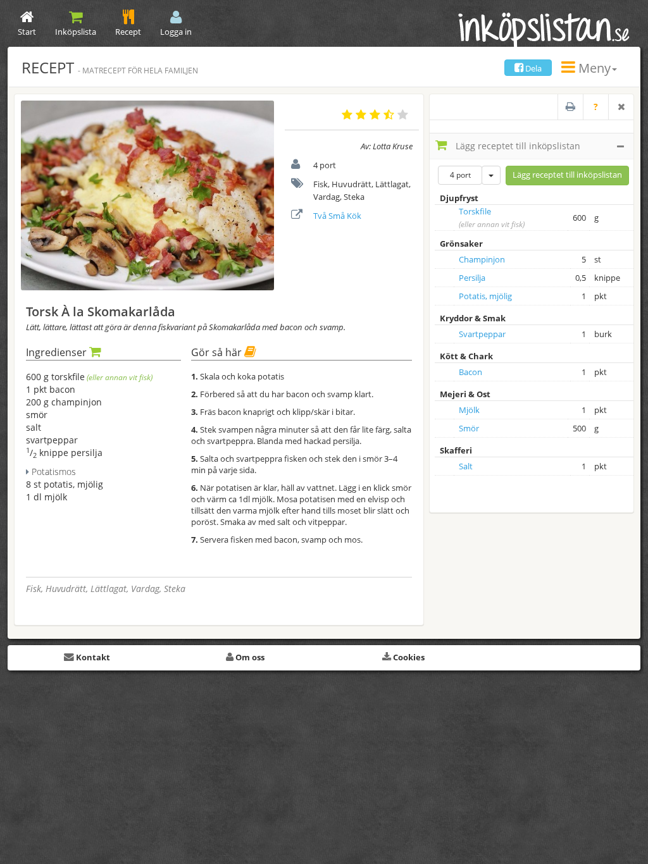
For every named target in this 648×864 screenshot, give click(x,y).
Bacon (470, 372)
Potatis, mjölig (485, 296)
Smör (469, 428)
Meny (593, 68)
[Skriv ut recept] (570, 107)
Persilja (472, 277)
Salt (466, 466)
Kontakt (92, 657)
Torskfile (475, 211)
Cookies (408, 657)
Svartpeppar (482, 334)
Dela (532, 68)
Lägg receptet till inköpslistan (516, 146)
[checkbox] (446, 218)
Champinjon (482, 259)
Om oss (249, 657)
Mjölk (469, 410)
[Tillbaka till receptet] (620, 107)
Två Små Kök (337, 215)
